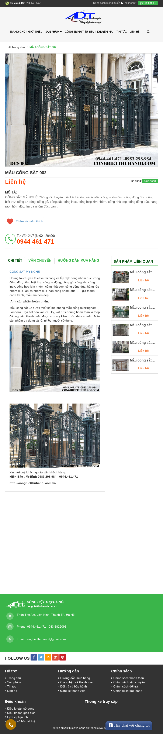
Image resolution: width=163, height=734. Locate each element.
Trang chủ (17, 31)
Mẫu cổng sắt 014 (144, 272)
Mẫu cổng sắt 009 (144, 360)
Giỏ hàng (149, 2)
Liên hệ (12, 690)
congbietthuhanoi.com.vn (42, 606)
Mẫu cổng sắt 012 (144, 307)
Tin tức (122, 31)
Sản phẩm (52, 31)
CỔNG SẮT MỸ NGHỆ (25, 271)
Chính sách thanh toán (128, 678)
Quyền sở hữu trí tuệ (21, 721)
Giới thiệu (35, 31)
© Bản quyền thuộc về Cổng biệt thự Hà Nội (78, 728)
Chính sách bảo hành (127, 690)
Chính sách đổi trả (125, 686)
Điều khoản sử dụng (20, 708)
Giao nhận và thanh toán (77, 682)
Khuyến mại (105, 31)
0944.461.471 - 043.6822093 (46, 626)
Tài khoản (129, 2)
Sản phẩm (14, 682)
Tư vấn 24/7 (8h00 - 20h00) (36, 239)
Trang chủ (14, 678)
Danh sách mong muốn (106, 2)
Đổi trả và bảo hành (73, 686)
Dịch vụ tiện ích (17, 717)
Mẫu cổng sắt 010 (144, 342)
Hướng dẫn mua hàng (78, 260)
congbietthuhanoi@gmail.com (46, 639)
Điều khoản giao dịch (21, 712)
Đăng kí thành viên (73, 690)
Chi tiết (15, 260)
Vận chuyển (40, 260)
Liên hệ (134, 31)
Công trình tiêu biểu (79, 31)
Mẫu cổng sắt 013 (144, 290)
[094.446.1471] (11, 725)
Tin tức (11, 686)
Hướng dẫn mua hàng (75, 678)
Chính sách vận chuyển (129, 682)
